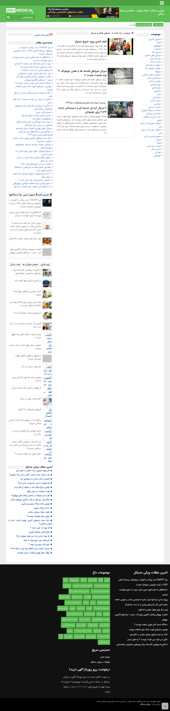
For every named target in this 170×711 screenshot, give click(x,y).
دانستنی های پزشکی (151, 74)
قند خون (97, 630)
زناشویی (157, 91)
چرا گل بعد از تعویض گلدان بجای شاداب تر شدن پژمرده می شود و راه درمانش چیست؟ (25, 445)
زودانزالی (81, 608)
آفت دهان (92, 580)
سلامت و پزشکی (153, 113)
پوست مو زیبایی (153, 146)
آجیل (107, 580)
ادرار (65, 580)
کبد (61, 636)
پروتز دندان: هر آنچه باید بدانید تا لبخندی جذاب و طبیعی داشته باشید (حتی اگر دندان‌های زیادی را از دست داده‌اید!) (34, 67)
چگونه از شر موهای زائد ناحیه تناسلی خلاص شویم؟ (25, 421)
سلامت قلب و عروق (69, 619)
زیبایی (72, 608)
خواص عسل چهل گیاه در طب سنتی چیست (25, 346)
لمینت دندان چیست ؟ (83, 630)
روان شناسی (155, 84)
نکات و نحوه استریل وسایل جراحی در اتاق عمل (33, 94)
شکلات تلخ (81, 625)
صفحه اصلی (105, 657)
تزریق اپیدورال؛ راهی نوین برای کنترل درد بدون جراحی (34, 152)
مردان (70, 630)
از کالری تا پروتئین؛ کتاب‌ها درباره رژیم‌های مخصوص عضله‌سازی (34, 107)
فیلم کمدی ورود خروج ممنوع (91, 41)
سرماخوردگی (89, 613)
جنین (93, 602)
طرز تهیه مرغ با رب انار (31, 366)
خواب (86, 602)
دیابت (89, 608)
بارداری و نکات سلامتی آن (79, 591)
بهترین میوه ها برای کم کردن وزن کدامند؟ (26, 379)
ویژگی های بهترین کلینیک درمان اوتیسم (33, 128)
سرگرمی (157, 104)
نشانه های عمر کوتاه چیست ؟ (28, 454)
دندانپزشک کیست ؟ (101, 608)
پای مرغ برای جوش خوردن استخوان (35, 73)
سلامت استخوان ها (75, 613)
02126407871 (81, 686)
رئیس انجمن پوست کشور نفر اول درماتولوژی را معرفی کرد (37, 117)
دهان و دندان (155, 81)
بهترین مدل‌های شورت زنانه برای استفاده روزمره (34, 88)
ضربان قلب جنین (43, 112)
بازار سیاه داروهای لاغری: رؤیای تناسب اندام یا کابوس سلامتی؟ (33, 139)
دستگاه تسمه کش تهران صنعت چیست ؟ (33, 83)
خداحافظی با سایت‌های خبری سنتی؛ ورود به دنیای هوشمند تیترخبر (32, 58)
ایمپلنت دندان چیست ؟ (100, 591)
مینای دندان (91, 636)
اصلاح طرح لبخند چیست (82, 585)
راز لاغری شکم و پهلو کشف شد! (27, 280)
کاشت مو (68, 636)
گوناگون (157, 155)
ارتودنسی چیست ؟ (102, 585)
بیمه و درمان (155, 58)
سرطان (106, 613)
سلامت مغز (104, 625)
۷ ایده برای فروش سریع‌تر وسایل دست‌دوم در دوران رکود (33, 175)
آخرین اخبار (44, 195)
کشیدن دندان (104, 642)
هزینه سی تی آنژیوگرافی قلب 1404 (36, 164)
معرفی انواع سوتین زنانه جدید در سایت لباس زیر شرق (34, 159)
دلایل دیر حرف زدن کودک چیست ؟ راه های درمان (33, 101)
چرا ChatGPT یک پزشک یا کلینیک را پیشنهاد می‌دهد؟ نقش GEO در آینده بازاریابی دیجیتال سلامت (33, 51)
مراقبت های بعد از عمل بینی (151, 125)
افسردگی (67, 585)
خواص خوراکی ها (153, 68)
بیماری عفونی (65, 597)
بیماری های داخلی (153, 55)
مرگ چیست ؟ (103, 636)
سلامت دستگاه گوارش (151, 110)
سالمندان (157, 97)
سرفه (99, 613)
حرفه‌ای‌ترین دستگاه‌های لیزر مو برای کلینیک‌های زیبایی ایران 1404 (36, 133)
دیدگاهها (13, 195)
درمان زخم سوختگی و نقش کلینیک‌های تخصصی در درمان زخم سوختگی (34, 123)
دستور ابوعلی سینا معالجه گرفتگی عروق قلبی (32, 183)
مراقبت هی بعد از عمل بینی (152, 131)
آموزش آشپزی (154, 39)
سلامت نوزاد (92, 625)
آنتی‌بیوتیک (74, 580)
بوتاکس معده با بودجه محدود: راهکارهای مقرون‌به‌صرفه (34, 146)
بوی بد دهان (77, 597)
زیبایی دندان (63, 608)
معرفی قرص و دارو (153, 136)
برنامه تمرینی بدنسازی (101, 597)
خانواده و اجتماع (153, 65)
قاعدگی (106, 630)
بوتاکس (87, 597)
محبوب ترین (29, 195)
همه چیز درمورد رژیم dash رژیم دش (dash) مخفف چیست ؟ (25, 303)
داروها (158, 71)
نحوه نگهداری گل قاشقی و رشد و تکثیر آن (26, 432)
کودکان (158, 152)
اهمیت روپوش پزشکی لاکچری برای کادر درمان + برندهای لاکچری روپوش (34, 78)
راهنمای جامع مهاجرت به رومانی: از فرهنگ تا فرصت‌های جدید (33, 168)
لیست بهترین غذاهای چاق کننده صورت (27, 293)
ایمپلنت (157, 49)
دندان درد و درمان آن (73, 602)
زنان (159, 94)
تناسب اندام (155, 62)
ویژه (159, 142)
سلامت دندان (85, 619)
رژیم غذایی (156, 87)
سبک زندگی (155, 100)
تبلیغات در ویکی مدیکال (100, 662)
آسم (100, 580)
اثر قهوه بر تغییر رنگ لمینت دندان (26, 388)
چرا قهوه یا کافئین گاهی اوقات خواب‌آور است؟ (28, 357)
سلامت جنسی (154, 107)
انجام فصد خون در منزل (30, 398)
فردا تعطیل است (68, 625)
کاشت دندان (79, 636)
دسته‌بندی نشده (154, 78)
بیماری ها (156, 52)
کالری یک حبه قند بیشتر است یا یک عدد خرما (25, 325)
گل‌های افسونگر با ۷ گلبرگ (29, 409)
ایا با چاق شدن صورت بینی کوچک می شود (32, 186)
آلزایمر (83, 580)
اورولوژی (157, 45)
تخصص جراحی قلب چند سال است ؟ (34, 180)
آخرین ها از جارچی (42, 34)
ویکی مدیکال (145, 704)
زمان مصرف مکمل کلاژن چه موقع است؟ (26, 336)
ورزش (158, 139)
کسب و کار (156, 149)
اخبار (159, 42)
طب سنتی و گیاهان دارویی (153, 118)
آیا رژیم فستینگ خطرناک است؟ (27, 313)
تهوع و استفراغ (103, 602)
